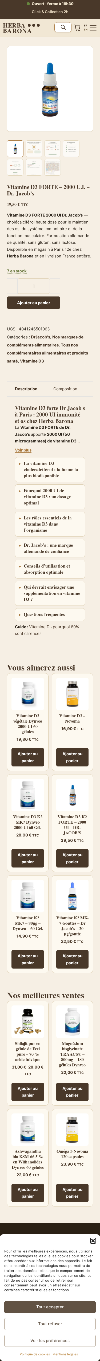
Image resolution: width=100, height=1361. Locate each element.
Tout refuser (50, 1323)
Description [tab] (26, 388)
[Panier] (77, 28)
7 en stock (17, 270)
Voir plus (23, 450)
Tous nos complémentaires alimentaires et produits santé (47, 353)
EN (85, 29)
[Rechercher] (62, 27)
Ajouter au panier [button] (28, 757)
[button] (93, 1240)
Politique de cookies (35, 1354)
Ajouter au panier (33, 302)
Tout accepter (50, 1306)
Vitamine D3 (32, 361)
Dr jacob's (40, 337)
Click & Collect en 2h (50, 11)
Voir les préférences (50, 1340)
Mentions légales (65, 1354)
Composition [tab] (65, 388)
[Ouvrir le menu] (93, 28)
